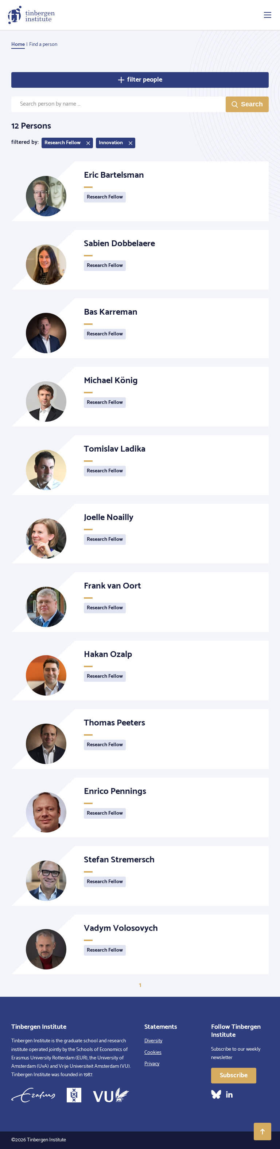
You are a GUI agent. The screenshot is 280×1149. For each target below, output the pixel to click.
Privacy (151, 1064)
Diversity (153, 1041)
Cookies (153, 1052)
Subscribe (234, 1075)
